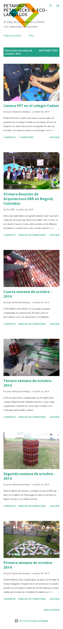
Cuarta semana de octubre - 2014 (28, 294)
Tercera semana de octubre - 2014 (28, 383)
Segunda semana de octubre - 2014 (29, 476)
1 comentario (26, 137)
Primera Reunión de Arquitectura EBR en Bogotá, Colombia (29, 199)
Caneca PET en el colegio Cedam (31, 105)
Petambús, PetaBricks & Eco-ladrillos (25, 10)
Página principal (12, 35)
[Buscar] (50, 5)
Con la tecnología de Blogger (33, 620)
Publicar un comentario (32, 235)
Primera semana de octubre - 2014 (29, 565)
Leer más (54, 137)
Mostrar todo (48, 50)
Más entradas (51, 609)
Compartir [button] (10, 137)
